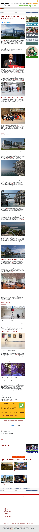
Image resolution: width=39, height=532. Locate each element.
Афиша (8, 523)
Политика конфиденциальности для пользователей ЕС (14, 528)
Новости (5, 523)
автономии (14, 105)
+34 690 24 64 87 (13, 5)
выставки (19, 420)
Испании (13, 381)
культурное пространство (14, 151)
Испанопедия (12, 523)
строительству (20, 125)
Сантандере (3, 40)
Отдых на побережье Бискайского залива (8, 437)
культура (9, 420)
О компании (5, 505)
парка (2, 212)
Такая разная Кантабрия (5, 431)
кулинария (9, 259)
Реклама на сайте (6, 509)
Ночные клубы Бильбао (18, 483)
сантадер (5, 421)
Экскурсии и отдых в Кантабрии (7, 433)
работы (6, 295)
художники (15, 420)
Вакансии (5, 507)
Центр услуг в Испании (8, 403)
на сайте (10, 400)
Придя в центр (3, 237)
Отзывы (5, 510)
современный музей (14, 421)
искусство (12, 420)
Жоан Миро (3, 304)
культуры (18, 47)
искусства (2, 133)
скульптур (21, 327)
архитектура (10, 136)
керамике (11, 157)
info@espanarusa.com (5, 416)
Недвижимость (22, 523)
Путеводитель (28, 523)
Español (37, 0)
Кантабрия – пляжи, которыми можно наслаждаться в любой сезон (6, 471)
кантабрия (5, 420)
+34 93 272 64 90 (13, 6)
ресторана (10, 265)
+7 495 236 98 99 (4, 415)
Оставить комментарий (18, 456)
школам (2, 105)
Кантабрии (15, 79)
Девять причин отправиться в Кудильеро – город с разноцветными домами (20, 471)
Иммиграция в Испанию (7, 511)
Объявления (17, 523)
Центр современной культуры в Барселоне (9, 440)
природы (2, 385)
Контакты (5, 506)
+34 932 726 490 (12, 517)
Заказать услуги (34, 5)
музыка (12, 271)
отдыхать (12, 262)
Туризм (3, 8)
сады (7, 208)
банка (18, 71)
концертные (21, 219)
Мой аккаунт (6, 513)
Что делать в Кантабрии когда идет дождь (9, 435)
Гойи (10, 239)
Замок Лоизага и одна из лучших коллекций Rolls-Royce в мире (7, 484)
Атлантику (12, 183)
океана (7, 158)
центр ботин (9, 421)
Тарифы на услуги (6, 508)
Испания (9, 44)
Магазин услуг (33, 523)
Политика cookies (25, 527)
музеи (23, 80)
